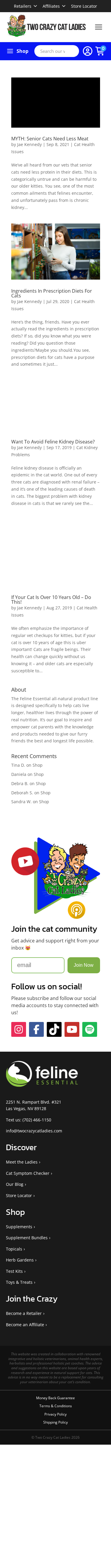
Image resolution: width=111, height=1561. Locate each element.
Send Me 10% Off (47, 799)
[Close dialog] (75, 746)
